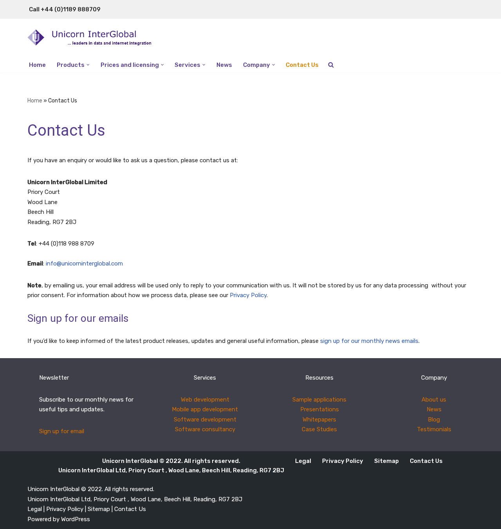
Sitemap (386, 460)
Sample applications (319, 399)
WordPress (75, 519)
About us (434, 399)
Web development (205, 399)
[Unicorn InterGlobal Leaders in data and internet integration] (95, 38)
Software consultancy (205, 429)
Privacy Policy (248, 295)
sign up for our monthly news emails (369, 340)
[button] (88, 64)
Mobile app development (205, 409)
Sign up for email (61, 431)
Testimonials (434, 429)
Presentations (319, 409)
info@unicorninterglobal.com (84, 263)
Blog (434, 419)
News (224, 64)
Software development (205, 419)
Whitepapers (319, 419)
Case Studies (319, 429)
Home (37, 64)
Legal (303, 460)
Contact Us (302, 64)
